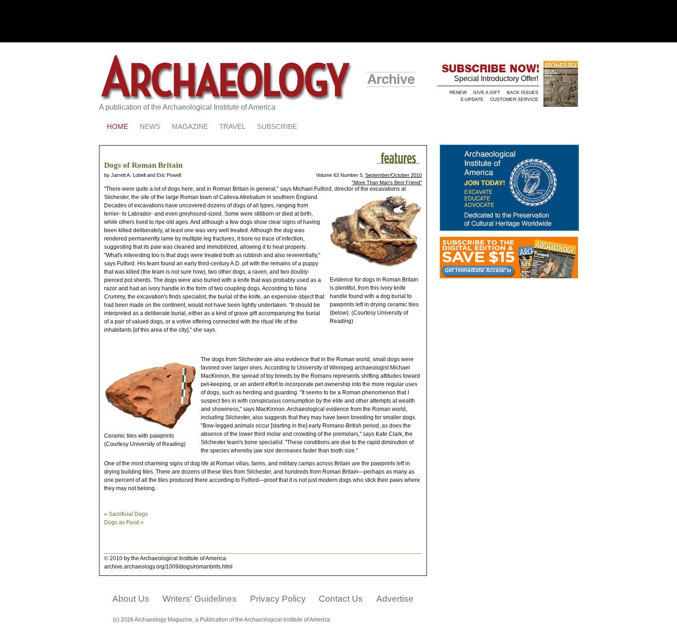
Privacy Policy (278, 599)
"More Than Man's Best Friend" (387, 182)
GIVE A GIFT (486, 92)
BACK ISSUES (522, 92)
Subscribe (277, 126)
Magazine (190, 126)
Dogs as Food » (124, 522)
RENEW (458, 92)
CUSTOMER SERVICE (514, 99)
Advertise (395, 599)
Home (117, 126)
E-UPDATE (472, 99)
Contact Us (341, 599)
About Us (130, 599)
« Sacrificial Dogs (126, 514)
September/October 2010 (393, 175)
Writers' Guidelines (200, 599)
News (150, 126)
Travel (232, 126)
